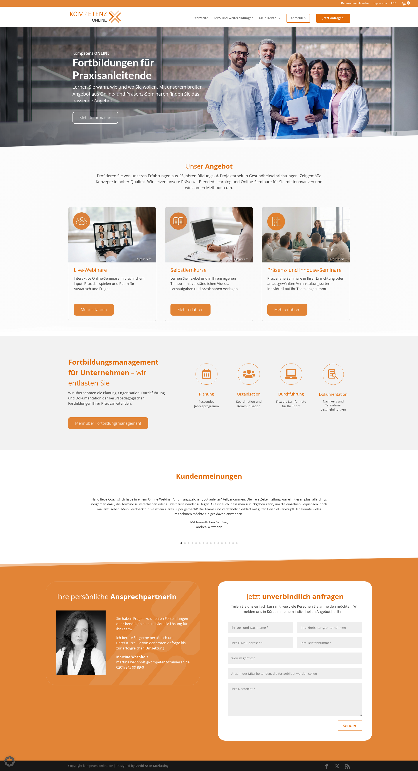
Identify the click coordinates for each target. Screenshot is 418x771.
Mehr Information (95, 117)
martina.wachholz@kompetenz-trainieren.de (153, 662)
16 (237, 543)
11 (218, 543)
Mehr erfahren (94, 309)
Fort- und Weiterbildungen (233, 18)
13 (225, 543)
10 (214, 543)
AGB (393, 3)
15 (233, 543)
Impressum (380, 3)
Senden (349, 725)
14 (229, 543)
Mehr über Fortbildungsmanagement (108, 423)
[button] (9, 761)
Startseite (201, 18)
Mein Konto (267, 18)
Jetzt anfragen (333, 18)
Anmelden (298, 18)
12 (222, 543)
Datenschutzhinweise (355, 3)
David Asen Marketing (152, 766)
